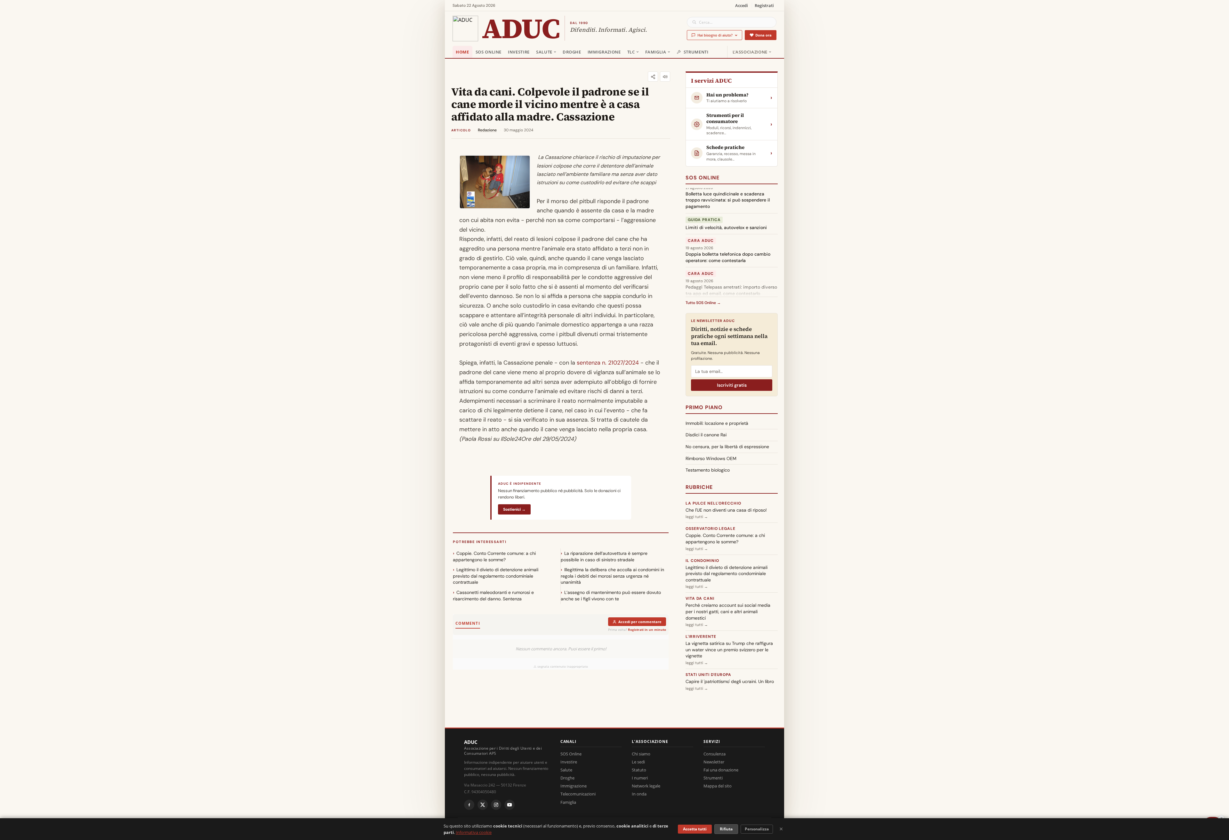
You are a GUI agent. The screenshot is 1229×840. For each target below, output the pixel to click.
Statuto (639, 770)
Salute (544, 52)
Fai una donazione (720, 770)
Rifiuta (726, 829)
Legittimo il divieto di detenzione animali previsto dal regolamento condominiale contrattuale (495, 576)
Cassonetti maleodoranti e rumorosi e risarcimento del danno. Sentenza (493, 595)
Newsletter (713, 762)
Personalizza (757, 829)
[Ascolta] (665, 76)
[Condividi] (653, 76)
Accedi (741, 5)
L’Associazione (750, 52)
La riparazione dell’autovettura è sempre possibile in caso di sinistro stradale (604, 556)
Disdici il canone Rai (706, 435)
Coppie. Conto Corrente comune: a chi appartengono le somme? (494, 556)
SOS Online (489, 52)
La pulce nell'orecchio (713, 503)
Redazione (487, 130)
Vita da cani (700, 598)
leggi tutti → (697, 516)
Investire (519, 52)
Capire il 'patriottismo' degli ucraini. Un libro (730, 681)
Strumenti (696, 52)
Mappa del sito (717, 786)
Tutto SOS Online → (703, 302)
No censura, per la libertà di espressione (727, 446)
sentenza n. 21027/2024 (608, 362)
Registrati (764, 5)
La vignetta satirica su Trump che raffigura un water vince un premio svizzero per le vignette (729, 649)
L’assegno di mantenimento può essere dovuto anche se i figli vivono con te (611, 595)
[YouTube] (509, 805)
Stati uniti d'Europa (708, 674)
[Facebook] (469, 805)
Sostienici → (514, 509)
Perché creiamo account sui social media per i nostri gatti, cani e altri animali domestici (728, 611)
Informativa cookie (474, 832)
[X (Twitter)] (483, 805)
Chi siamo (641, 754)
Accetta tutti (695, 829)
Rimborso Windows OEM (711, 458)
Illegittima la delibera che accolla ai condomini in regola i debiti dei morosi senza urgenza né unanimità (612, 576)
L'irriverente (701, 636)
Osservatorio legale (710, 528)
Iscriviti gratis (732, 385)
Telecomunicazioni (578, 794)
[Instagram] (496, 805)
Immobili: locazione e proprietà (717, 423)
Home (462, 52)
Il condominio (702, 560)
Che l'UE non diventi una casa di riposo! (726, 510)
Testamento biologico (708, 470)
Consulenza (714, 754)
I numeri (640, 778)
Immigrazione (604, 52)
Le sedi (638, 762)
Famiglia (655, 52)
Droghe (572, 52)
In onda (639, 794)
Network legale (646, 786)
